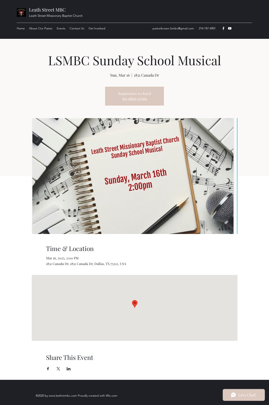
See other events (134, 98)
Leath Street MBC (47, 10)
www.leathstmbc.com (63, 395)
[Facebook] (223, 28)
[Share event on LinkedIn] (69, 368)
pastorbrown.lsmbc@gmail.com (173, 28)
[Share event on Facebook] (48, 368)
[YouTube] (230, 28)
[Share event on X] (58, 368)
